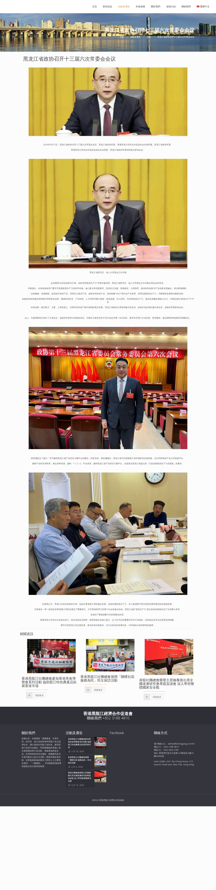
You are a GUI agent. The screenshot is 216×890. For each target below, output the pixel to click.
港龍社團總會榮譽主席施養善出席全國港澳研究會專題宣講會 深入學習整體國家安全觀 (166, 684)
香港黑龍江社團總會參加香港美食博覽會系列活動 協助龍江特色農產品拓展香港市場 (49, 682)
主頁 (122, 36)
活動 (149, 36)
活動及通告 (135, 36)
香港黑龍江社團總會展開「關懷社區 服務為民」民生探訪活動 (107, 678)
